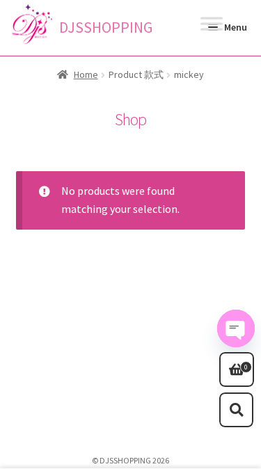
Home (86, 74)
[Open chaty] (236, 328)
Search (236, 409)
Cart (233, 362)
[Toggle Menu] (211, 27)
